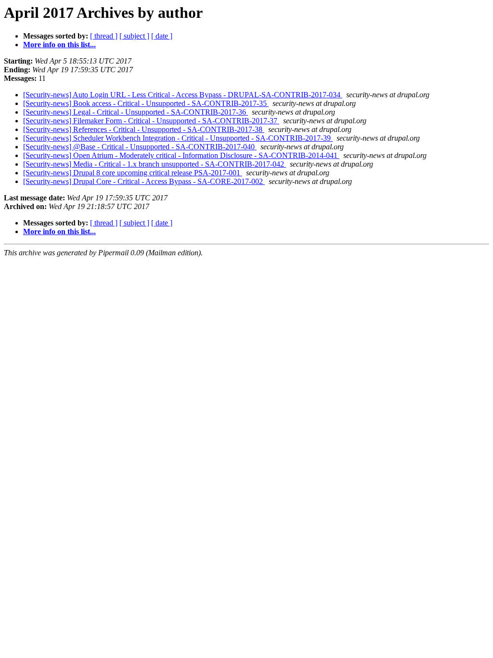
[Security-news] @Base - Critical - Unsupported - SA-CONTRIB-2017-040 (140, 147)
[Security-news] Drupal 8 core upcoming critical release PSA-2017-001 (132, 173)
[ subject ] (134, 36)
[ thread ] (103, 36)
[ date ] (161, 36)
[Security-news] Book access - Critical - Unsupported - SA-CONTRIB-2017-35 (146, 103)
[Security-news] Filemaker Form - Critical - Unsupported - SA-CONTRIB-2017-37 (151, 121)
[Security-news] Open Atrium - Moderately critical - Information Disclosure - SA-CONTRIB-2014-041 (181, 155)
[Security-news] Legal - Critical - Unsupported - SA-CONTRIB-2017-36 (135, 112)
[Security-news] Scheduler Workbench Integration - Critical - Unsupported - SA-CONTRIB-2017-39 (178, 138)
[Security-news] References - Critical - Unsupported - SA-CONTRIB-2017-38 (143, 129)
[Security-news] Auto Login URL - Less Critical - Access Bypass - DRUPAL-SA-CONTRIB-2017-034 (182, 95)
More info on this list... (59, 44)
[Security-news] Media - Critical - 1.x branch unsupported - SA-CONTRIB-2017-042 (154, 164)
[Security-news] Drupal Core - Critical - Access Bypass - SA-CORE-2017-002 (144, 181)
